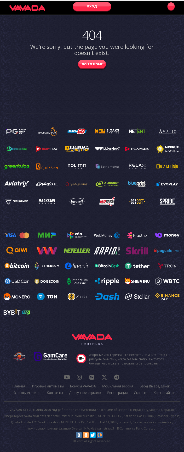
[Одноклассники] (86, 435)
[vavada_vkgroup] (92, 377)
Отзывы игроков (26, 392)
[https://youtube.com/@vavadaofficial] (67, 377)
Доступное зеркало (85, 392)
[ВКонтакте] (79, 435)
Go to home (92, 64)
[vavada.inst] (79, 377)
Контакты (55, 392)
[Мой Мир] (100, 435)
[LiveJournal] (106, 435)
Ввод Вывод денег (154, 386)
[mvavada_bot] (117, 377)
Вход (92, 6)
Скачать (140, 392)
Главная (19, 386)
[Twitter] (93, 435)
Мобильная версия (117, 386)
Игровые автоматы (48, 386)
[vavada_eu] (104, 377)
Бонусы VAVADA (83, 386)
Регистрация (117, 392)
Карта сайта (164, 392)
